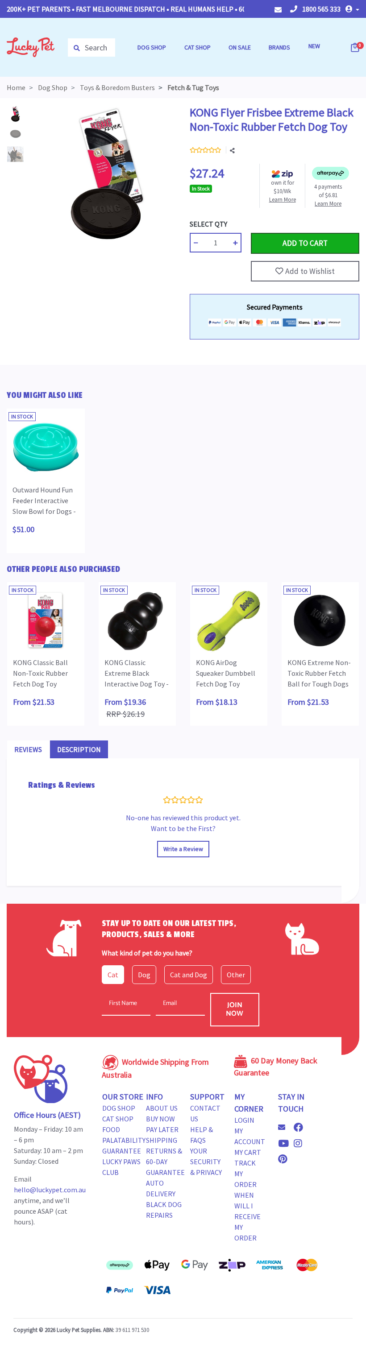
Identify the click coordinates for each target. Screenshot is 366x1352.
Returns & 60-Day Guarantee (165, 1161)
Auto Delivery (160, 1188)
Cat (113, 974)
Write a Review (183, 849)
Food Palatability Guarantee (124, 1140)
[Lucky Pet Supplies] (30, 46)
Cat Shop (117, 1118)
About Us (162, 1108)
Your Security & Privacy (206, 1161)
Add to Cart (272, 223)
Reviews (28, 749)
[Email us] (285, 1127)
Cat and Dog (188, 974)
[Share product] (232, 151)
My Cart (247, 1152)
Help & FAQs (201, 1135)
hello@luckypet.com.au (50, 1189)
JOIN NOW (234, 1009)
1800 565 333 (321, 8)
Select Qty (208, 223)
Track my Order (245, 1173)
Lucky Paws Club (121, 1167)
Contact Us (205, 1113)
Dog (144, 974)
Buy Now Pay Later (162, 1124)
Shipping (161, 1140)
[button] (352, 9)
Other (236, 974)
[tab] (28, 749)
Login (244, 1120)
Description (79, 749)
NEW (314, 46)
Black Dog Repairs (164, 1210)
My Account (249, 1136)
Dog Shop (118, 1108)
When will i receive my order (247, 1216)
